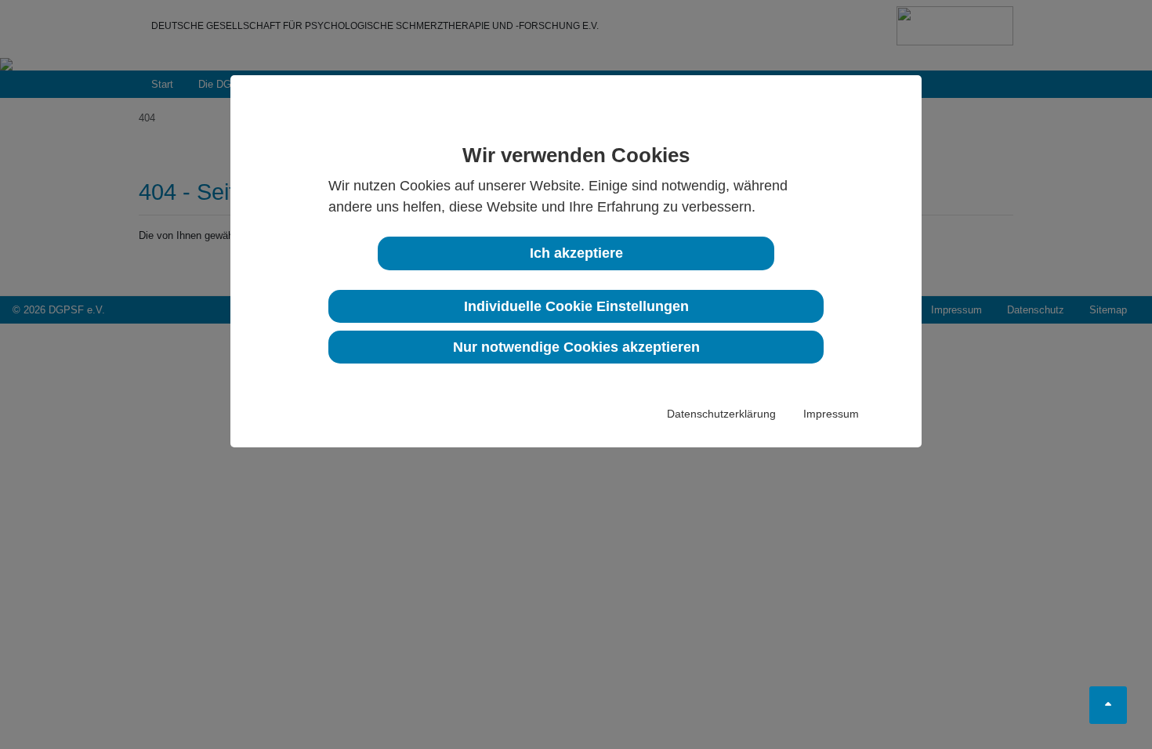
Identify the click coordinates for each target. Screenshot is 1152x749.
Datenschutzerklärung (721, 413)
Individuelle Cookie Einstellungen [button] (576, 306)
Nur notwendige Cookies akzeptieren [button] (576, 347)
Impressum (831, 413)
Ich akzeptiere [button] (576, 253)
